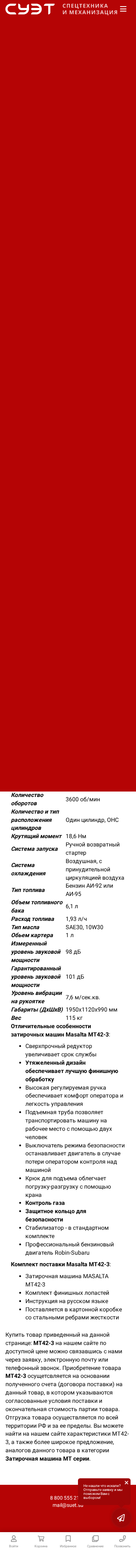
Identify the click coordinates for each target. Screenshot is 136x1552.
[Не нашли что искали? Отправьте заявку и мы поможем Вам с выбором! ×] (121, 1518)
